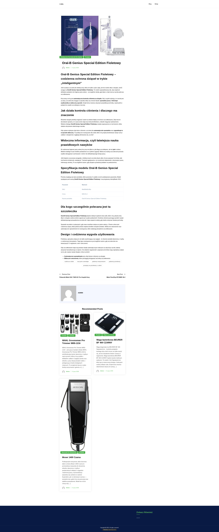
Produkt (87, 57)
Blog (150, 4)
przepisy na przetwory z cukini (92, 265)
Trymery (71, 335)
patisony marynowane (98, 261)
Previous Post (66, 274)
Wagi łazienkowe (109, 335)
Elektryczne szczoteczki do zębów (71, 57)
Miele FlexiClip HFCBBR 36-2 (116, 277)
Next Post (120, 274)
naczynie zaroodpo (83, 261)
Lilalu (61, 4)
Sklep (156, 4)
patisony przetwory (114, 261)
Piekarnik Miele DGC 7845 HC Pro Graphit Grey (74, 277)
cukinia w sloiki (69, 261)
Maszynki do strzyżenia (69, 452)
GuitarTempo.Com (112, 529)
